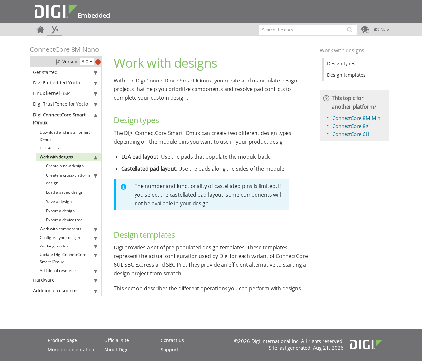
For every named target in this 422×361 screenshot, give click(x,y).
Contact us (172, 340)
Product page (62, 340)
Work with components (60, 229)
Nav (384, 29)
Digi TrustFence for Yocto (60, 104)
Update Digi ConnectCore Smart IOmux (63, 258)
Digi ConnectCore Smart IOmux (59, 119)
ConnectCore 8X (350, 126)
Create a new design (65, 166)
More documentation (71, 349)
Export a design (60, 210)
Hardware (44, 280)
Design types (341, 63)
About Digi (115, 349)
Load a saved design (64, 192)
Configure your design (60, 237)
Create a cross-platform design (68, 179)
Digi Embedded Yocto (56, 83)
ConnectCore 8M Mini (357, 118)
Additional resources (58, 270)
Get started (45, 72)
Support (169, 349)
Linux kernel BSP (51, 93)
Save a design (59, 201)
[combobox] (308, 29)
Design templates (346, 75)
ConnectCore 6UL (352, 134)
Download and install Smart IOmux (65, 135)
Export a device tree (64, 220)
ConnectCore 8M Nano (64, 49)
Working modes (54, 246)
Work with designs (56, 157)
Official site (116, 340)
